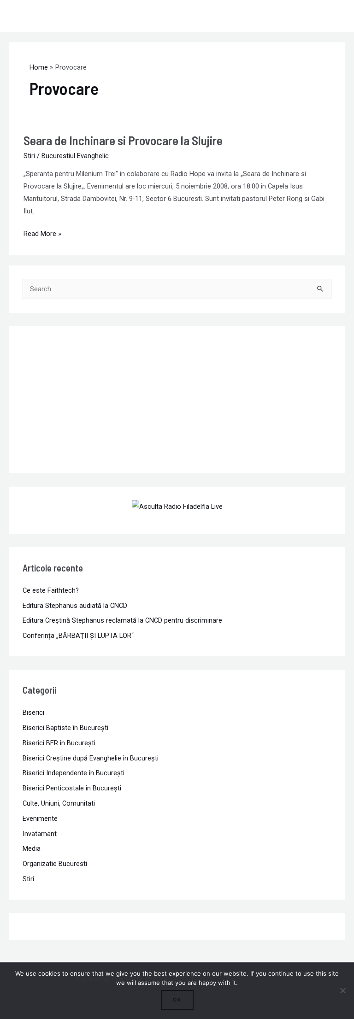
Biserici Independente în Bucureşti (73, 773)
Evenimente (40, 818)
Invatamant (40, 834)
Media (32, 848)
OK (177, 999)
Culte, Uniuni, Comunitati (59, 803)
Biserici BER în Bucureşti (59, 743)
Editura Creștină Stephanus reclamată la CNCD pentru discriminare (122, 620)
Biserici (33, 712)
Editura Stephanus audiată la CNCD (75, 605)
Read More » (42, 233)
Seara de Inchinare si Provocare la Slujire (123, 140)
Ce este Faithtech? (51, 590)
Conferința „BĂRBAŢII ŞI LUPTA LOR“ (78, 635)
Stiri (29, 156)
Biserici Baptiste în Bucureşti (65, 728)
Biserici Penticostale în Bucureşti (72, 788)
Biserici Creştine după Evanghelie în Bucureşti (91, 758)
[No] (342, 990)
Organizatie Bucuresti (55, 864)
